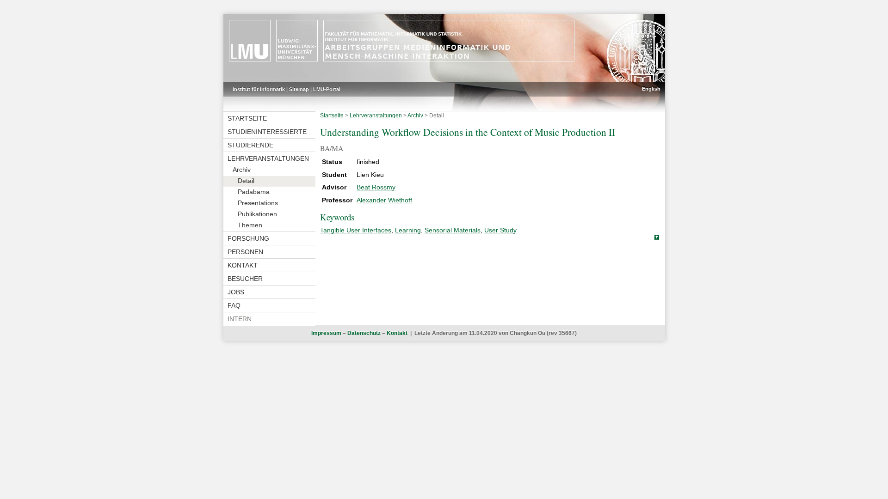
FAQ (234, 305)
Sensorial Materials (453, 230)
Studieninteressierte (267, 131)
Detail (246, 180)
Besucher (245, 278)
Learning (408, 230)
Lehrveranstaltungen (268, 158)
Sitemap (299, 89)
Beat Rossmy (376, 187)
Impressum (326, 333)
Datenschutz (364, 333)
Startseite (247, 118)
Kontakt (243, 265)
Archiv (242, 169)
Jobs (236, 292)
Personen (245, 252)
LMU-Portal (326, 89)
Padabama (254, 191)
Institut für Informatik (259, 89)
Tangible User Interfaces (355, 230)
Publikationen (257, 214)
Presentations (258, 203)
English (651, 88)
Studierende (250, 145)
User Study (500, 230)
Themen (250, 225)
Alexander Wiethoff (384, 200)
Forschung (248, 238)
